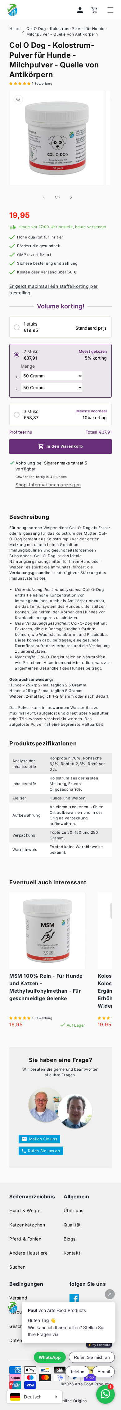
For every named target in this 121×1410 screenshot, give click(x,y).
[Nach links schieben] (44, 197)
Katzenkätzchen (27, 1224)
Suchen (17, 1267)
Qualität (72, 1224)
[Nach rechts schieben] (71, 197)
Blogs (70, 1238)
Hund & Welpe (24, 1210)
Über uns (73, 1210)
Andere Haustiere (28, 1252)
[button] (110, 10)
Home (14, 28)
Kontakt (72, 1252)
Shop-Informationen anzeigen (48, 484)
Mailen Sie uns (43, 1139)
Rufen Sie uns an (44, 1150)
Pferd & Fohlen (25, 1238)
